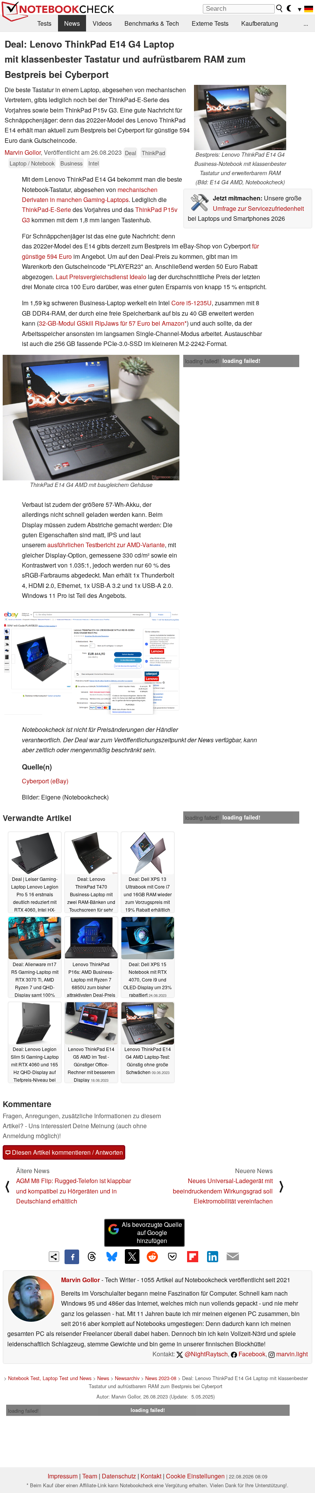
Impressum (63, 1475)
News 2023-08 (160, 1378)
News (72, 23)
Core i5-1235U (191, 302)
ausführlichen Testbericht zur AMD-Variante (106, 544)
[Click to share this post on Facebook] (72, 1257)
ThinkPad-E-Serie (46, 209)
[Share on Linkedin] (212, 1256)
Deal (130, 153)
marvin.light (291, 1353)
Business (71, 163)
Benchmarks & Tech (151, 23)
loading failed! (202, 361)
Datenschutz (119, 1475)
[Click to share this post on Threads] (92, 1257)
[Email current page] (232, 1257)
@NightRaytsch (205, 1353)
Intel (93, 163)
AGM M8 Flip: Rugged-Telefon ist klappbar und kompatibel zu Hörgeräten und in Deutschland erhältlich (73, 1190)
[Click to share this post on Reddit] (152, 1256)
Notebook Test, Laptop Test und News (49, 1378)
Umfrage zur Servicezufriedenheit (258, 208)
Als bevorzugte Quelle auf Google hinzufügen (152, 1232)
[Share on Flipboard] (192, 1256)
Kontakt (151, 1475)
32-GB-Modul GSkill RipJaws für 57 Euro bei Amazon (111, 323)
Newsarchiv (127, 1378)
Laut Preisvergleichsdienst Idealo (101, 276)
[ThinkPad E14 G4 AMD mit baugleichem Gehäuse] (91, 417)
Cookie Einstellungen (195, 1475)
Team (89, 1475)
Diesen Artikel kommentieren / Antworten (66, 1152)
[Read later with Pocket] (172, 1256)
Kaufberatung (259, 23)
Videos (102, 23)
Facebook (251, 1353)
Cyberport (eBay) (45, 780)
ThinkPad (153, 153)
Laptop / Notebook (32, 163)
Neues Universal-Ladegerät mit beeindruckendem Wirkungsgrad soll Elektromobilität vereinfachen (223, 1190)
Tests (44, 23)
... (305, 23)
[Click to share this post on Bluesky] (111, 1257)
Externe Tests (210, 23)
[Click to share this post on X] (132, 1256)
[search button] (279, 8)
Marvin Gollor (23, 152)
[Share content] (54, 1256)
